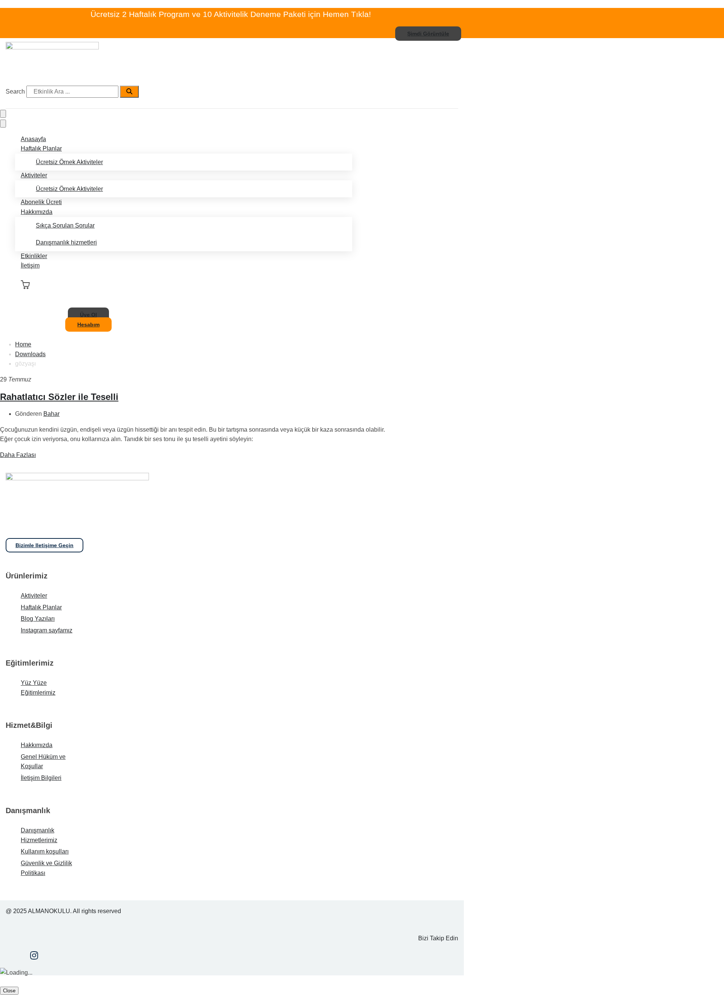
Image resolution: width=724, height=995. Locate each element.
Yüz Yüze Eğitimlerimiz (38, 688)
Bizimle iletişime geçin (44, 545)
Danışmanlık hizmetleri (66, 242)
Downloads (30, 354)
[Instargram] (34, 956)
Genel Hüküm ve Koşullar (43, 762)
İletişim (30, 265)
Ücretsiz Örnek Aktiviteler (69, 162)
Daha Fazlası (18, 455)
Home (23, 344)
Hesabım (88, 324)
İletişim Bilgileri (41, 778)
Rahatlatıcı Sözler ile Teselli (59, 397)
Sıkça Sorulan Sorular (65, 225)
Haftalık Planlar (41, 148)
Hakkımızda (36, 212)
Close (9, 990)
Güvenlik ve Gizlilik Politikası (46, 868)
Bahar (51, 414)
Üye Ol (88, 315)
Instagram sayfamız (46, 630)
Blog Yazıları (38, 618)
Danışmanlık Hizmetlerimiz (39, 835)
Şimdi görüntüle (428, 34)
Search (15, 91)
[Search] (129, 92)
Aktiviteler (34, 175)
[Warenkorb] (25, 285)
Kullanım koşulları (45, 851)
